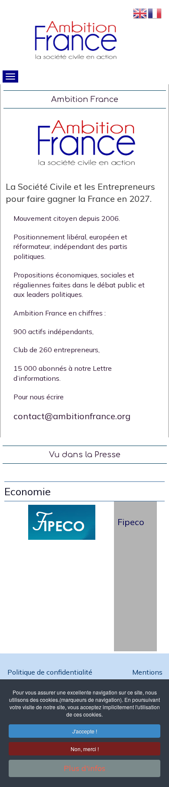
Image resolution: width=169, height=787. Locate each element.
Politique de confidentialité (50, 672)
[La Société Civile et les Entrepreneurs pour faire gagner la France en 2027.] (85, 143)
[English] (140, 12)
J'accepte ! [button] (84, 731)
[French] (155, 12)
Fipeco (130, 521)
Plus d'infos (84, 768)
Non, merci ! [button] (85, 748)
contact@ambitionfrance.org (71, 416)
